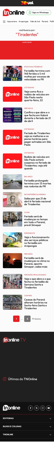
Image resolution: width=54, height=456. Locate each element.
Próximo (36, 318)
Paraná (45, 21)
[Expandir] (50, 434)
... (21, 318)
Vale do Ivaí (35, 21)
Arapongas (23, 21)
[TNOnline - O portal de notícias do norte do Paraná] (13, 15)
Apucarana (12, 21)
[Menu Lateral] (4, 22)
